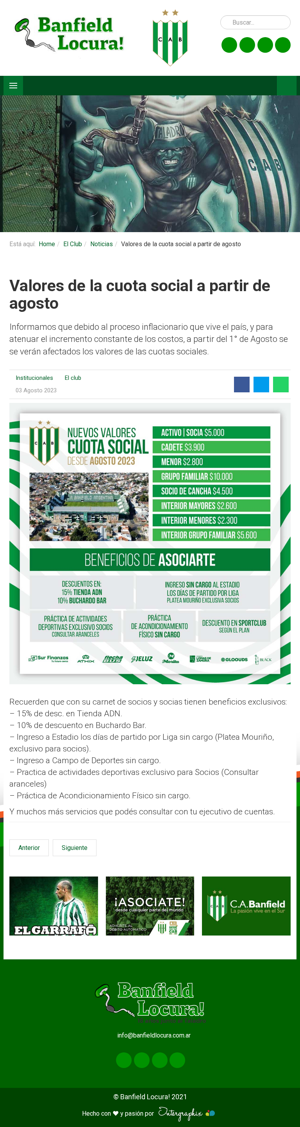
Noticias (101, 244)
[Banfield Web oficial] (246, 906)
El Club (72, 244)
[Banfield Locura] (69, 37)
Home (47, 244)
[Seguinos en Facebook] (229, 45)
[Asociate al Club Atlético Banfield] (150, 906)
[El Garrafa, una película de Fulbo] (53, 906)
